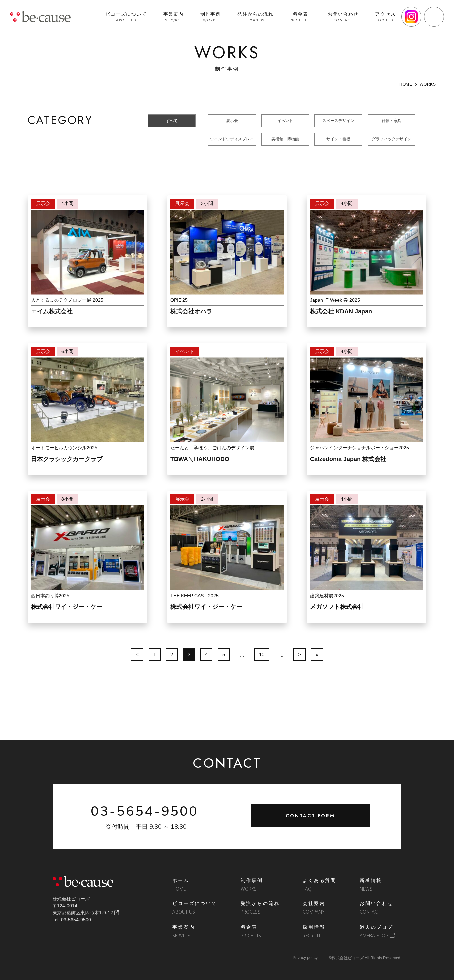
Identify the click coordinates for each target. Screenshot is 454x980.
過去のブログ (376, 931)
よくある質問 (319, 884)
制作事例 (210, 17)
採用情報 (314, 931)
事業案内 (173, 17)
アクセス (385, 17)
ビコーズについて (126, 17)
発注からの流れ (255, 17)
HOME (405, 84)
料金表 (300, 17)
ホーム (180, 884)
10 (261, 654)
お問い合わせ (343, 17)
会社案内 (314, 907)
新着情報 (371, 884)
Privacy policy (305, 957)
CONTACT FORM (310, 815)
